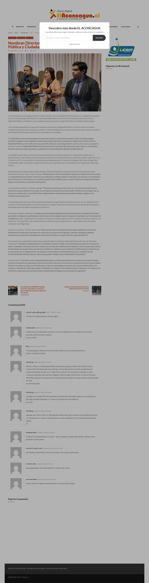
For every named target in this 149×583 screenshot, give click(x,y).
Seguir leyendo (74, 44)
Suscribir (99, 38)
